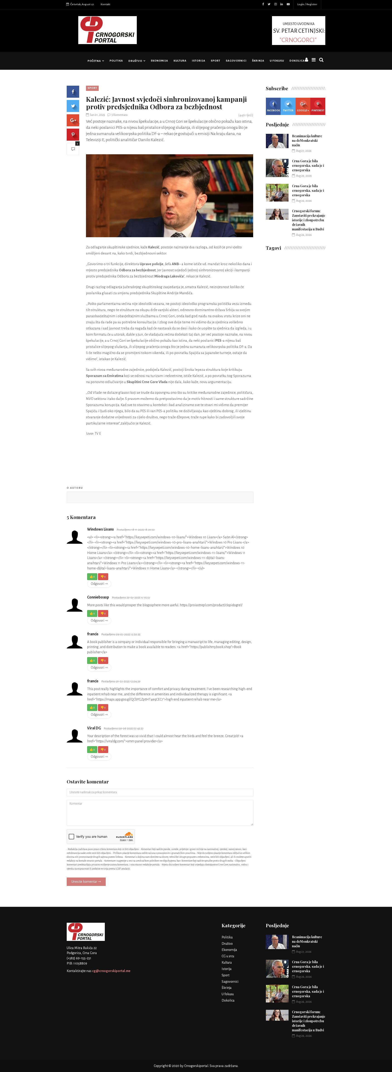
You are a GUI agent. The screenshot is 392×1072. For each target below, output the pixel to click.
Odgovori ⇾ (99, 584)
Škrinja (258, 60)
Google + (303, 110)
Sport (215, 60)
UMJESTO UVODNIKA (299, 32)
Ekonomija (159, 60)
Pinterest (317, 110)
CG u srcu (228, 956)
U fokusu (277, 60)
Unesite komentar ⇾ (86, 881)
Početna (94, 61)
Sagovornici (236, 60)
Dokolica (297, 60)
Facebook (273, 110)
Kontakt (105, 4)
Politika (116, 60)
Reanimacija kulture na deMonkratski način (307, 140)
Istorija (198, 60)
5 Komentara (119, 115)
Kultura (180, 60)
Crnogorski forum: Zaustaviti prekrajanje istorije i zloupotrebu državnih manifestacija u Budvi (308, 220)
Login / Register (307, 4)
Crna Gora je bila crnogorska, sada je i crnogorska (308, 165)
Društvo (135, 61)
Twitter (288, 110)
